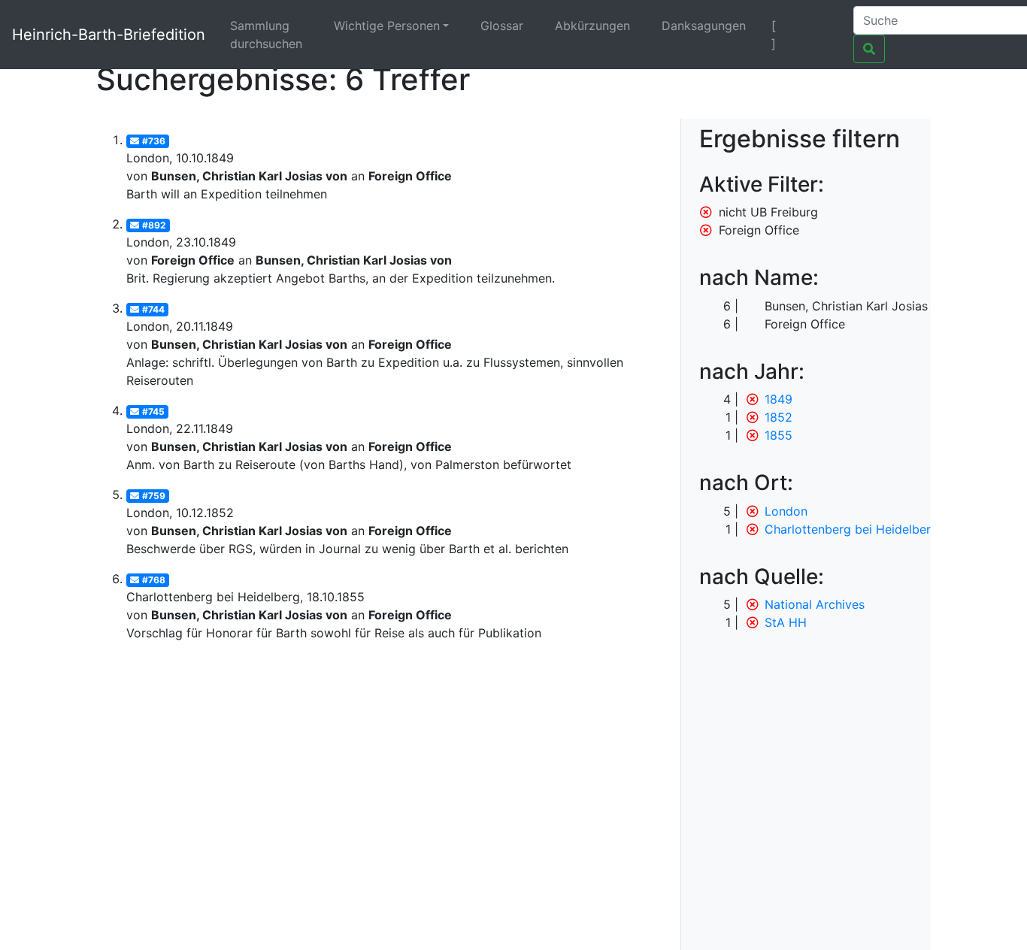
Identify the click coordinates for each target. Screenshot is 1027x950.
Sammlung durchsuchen (266, 34)
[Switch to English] (823, 26)
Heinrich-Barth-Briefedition (108, 35)
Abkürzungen (592, 25)
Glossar (501, 25)
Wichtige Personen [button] (387, 25)
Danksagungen (704, 25)
